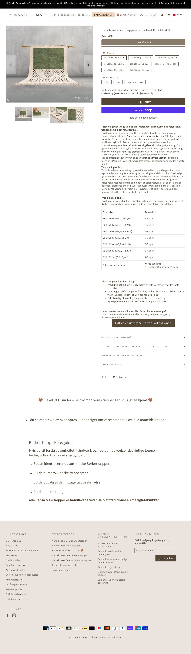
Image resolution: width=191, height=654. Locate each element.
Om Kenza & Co (13, 540)
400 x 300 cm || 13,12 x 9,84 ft (141, 70)
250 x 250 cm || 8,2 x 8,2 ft (139, 64)
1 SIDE (118, 82)
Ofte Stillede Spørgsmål (117, 337)
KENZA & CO (18, 14)
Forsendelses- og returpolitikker (22, 550)
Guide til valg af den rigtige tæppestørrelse (66, 482)
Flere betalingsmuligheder (143, 117)
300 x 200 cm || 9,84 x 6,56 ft (165, 64)
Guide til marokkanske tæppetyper (60, 472)
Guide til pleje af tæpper (110, 567)
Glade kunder (13, 560)
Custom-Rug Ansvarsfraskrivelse (22, 574)
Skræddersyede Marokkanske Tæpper (113, 573)
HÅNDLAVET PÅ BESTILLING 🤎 (67, 550)
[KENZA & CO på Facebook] (8, 615)
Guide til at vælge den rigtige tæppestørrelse (112, 561)
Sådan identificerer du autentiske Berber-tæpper (71, 463)
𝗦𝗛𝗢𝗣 (40, 14)
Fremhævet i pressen (16, 564)
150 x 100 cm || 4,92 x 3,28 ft (114, 57)
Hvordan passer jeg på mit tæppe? (122, 355)
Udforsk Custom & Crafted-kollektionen (143, 323)
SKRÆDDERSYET (103, 14)
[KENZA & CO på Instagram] (14, 615)
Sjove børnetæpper (61, 569)
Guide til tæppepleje (49, 491)
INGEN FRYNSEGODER (135, 82)
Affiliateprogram (14, 579)
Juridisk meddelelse (16, 599)
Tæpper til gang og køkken (65, 564)
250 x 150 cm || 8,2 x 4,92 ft (167, 57)
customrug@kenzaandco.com (117, 93)
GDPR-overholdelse (16, 594)
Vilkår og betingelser (16, 584)
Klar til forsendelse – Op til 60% (70, 14)
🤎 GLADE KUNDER (126, 14)
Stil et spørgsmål (112, 364)
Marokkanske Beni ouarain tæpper (69, 540)
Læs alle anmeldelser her (145, 419)
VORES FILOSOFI (149, 14)
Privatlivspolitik (14, 589)
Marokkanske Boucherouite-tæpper (70, 555)
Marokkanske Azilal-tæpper (66, 545)
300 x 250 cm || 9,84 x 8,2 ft (114, 70)
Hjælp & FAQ (12, 545)
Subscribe (165, 558)
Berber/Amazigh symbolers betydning (111, 581)
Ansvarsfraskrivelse (15, 569)
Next (88, 64)
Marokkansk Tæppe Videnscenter (108, 545)
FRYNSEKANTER (110, 77)
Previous (11, 64)
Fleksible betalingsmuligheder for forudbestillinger (135, 346)
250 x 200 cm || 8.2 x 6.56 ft (114, 64)
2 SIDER (107, 82)
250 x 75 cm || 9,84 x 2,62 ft (141, 57)
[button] (177, 14)
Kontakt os (11, 555)
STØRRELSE (107, 53)
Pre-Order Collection (133, 314)
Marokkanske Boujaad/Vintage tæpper (71, 560)
